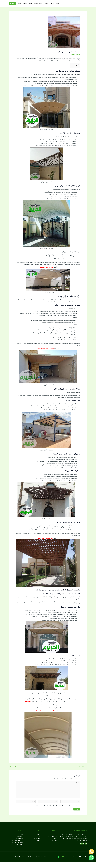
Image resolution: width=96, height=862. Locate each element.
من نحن (52, 3)
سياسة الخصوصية (38, 3)
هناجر (36, 710)
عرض (73, 65)
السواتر (30, 3)
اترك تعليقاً (78, 54)
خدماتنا (46, 3)
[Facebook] (86, 843)
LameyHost (24, 856)
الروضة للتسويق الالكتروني (65, 856)
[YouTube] (81, 843)
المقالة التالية (12, 766)
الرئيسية (57, 3)
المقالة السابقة (83, 766)
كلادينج (52, 710)
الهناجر (19, 3)
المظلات (25, 3)
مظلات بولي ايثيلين (49, 267)
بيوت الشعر (47, 710)
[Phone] (91, 851)
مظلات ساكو (41, 267)
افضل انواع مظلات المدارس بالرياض (46, 348)
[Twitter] (83, 843)
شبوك (39, 710)
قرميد (43, 710)
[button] (44, 3)
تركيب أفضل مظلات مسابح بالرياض (45, 538)
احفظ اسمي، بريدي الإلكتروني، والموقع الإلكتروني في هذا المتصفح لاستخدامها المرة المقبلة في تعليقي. (56, 805)
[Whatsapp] (91, 857)
